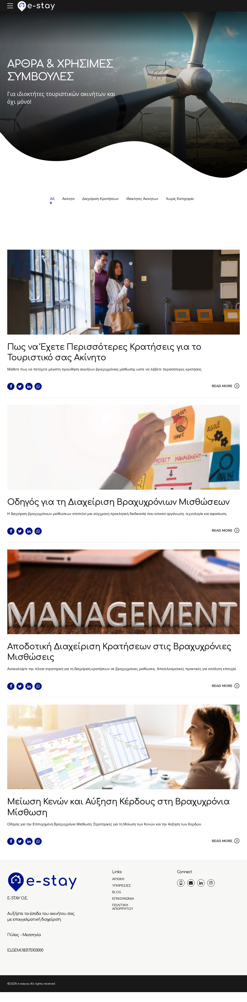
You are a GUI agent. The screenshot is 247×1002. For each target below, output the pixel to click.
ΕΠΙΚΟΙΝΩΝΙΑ (123, 898)
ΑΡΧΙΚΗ (118, 879)
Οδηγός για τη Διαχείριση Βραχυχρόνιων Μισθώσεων (118, 502)
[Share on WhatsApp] (38, 386)
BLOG (116, 892)
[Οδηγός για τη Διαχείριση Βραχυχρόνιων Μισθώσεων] (123, 447)
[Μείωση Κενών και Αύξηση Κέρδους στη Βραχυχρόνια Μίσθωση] (123, 747)
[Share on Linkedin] (29, 386)
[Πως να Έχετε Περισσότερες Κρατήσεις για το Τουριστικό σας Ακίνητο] (123, 292)
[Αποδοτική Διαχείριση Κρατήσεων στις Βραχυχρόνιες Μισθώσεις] (123, 591)
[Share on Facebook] (10, 386)
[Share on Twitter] (20, 386)
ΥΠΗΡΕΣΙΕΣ (121, 885)
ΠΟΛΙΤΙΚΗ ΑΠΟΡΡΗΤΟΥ (122, 907)
